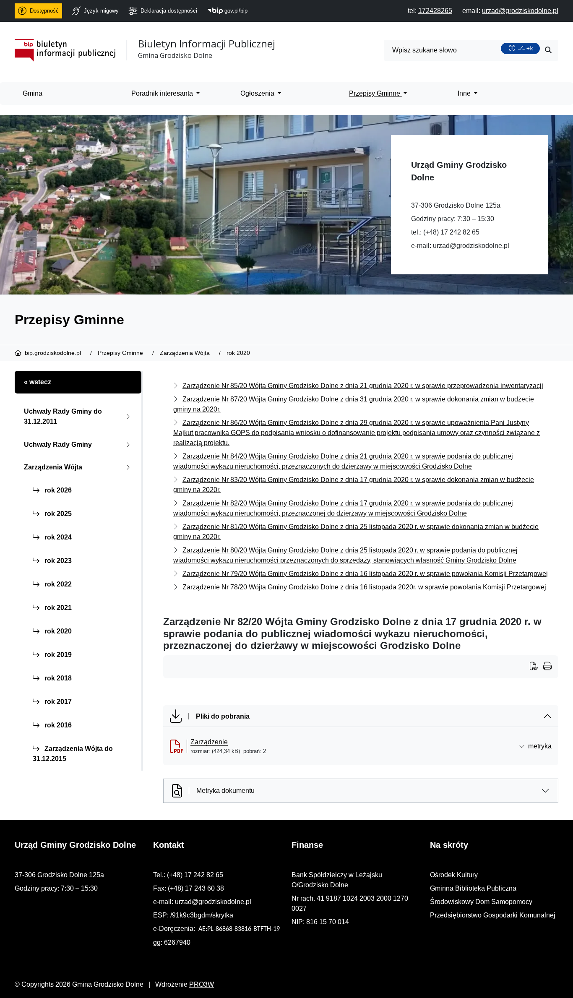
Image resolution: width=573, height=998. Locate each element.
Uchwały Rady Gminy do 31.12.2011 (63, 416)
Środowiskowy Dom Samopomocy (481, 901)
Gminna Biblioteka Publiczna (473, 888)
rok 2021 (57, 607)
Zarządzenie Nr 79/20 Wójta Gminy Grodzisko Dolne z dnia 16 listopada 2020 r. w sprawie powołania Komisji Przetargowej (365, 573)
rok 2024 (57, 537)
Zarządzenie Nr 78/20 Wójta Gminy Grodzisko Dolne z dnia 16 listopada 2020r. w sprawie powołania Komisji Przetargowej (364, 587)
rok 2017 (57, 701)
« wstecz (37, 382)
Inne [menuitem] (465, 93)
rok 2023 (57, 560)
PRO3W (201, 984)
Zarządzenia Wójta (53, 467)
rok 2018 (57, 678)
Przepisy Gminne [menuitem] (375, 93)
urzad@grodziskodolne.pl (471, 245)
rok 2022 (57, 584)
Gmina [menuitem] (32, 93)
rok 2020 (57, 631)
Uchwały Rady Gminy (58, 444)
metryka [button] (540, 746)
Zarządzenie (209, 741)
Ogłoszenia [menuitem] (258, 93)
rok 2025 (57, 513)
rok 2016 (57, 725)
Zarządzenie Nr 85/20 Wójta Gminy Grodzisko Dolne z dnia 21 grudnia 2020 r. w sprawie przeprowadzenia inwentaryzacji (362, 385)
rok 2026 (57, 490)
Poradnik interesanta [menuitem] (163, 93)
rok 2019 (57, 654)
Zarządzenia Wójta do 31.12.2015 (73, 753)
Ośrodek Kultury (454, 874)
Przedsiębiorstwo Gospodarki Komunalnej (492, 915)
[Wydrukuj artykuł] (536, 667)
